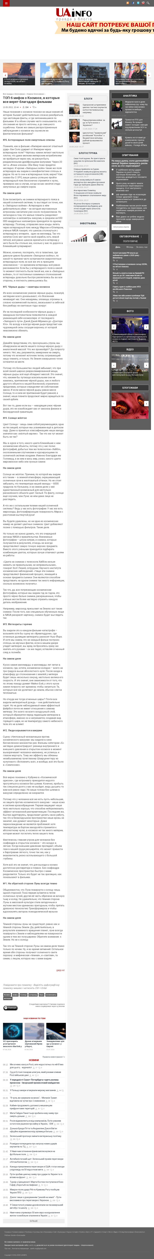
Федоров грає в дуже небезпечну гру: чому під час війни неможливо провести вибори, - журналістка (136, 107)
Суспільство (38, 1232)
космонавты (51, 995)
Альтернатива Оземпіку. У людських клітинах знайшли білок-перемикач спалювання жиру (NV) (90, 194)
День (118, 247)
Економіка (48, 1232)
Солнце (23, 995)
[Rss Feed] (127, 3)
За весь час (142, 247)
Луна (41, 995)
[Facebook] (132, 3)
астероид (33, 995)
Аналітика (130, 95)
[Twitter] (137, 3)
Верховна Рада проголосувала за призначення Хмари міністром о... (130, 81)
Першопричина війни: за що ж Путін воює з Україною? (94, 122)
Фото (130, 311)
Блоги (88, 98)
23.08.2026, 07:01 (81, 166)
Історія (75, 1232)
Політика (28, 1232)
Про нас (8, 1248)
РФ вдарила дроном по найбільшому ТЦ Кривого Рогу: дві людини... (55, 81)
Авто (87, 1232)
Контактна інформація (20, 1248)
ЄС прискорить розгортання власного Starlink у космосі (12, 1045)
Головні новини (18, 1232)
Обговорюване (129, 236)
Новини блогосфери (35, 94)
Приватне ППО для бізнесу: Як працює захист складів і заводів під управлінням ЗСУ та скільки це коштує (136, 125)
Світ (55, 1232)
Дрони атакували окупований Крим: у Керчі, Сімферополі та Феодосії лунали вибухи (34, 1047)
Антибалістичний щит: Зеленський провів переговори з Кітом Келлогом (129, 373)
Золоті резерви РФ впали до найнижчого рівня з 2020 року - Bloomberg (126, 255)
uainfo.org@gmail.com (38, 1248)
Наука (68, 1232)
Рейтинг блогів (10, 1235)
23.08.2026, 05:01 (81, 214)
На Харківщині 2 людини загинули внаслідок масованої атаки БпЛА (127, 335)
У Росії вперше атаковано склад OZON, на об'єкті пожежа (16, 81)
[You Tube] (142, 3)
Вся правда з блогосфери (14, 94)
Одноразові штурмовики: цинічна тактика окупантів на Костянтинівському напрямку (95, 109)
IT (91, 1232)
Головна (8, 1232)
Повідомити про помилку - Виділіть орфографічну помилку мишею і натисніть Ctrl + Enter (31, 986)
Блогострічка (88, 153)
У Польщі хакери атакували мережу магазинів (33, 1090)
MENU (6, 3)
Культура (61, 1232)
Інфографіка (88, 223)
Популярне (130, 241)
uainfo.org (32, 1245)
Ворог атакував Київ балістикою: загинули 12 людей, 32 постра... (90, 81)
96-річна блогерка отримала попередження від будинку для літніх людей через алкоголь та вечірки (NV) (88, 207)
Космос (7, 995)
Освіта (81, 1232)
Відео (130, 349)
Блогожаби (130, 387)
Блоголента (139, 1232)
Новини (34, 1060)
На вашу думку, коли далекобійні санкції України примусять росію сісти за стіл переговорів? (130, 163)
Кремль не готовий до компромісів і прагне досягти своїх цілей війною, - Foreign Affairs (136, 141)
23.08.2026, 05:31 (81, 200)
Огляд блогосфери (126, 1232)
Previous (5, 75)
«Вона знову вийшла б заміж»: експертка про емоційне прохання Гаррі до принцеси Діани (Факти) (89, 182)
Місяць (129, 247)
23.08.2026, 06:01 (81, 187)
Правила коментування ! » (54, 1057)
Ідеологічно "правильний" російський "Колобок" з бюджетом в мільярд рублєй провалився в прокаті (94, 138)
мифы (15, 995)
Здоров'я (97, 1232)
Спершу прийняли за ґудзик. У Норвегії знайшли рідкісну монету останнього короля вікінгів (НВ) (90, 171)
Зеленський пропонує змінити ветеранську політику (35, 1136)
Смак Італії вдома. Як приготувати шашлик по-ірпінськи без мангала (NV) (89, 160)
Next (149, 75)
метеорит (8, 998)
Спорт (104, 1232)
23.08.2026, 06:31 (81, 177)
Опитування (130, 155)
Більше (34, 1221)
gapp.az (60, 970)
